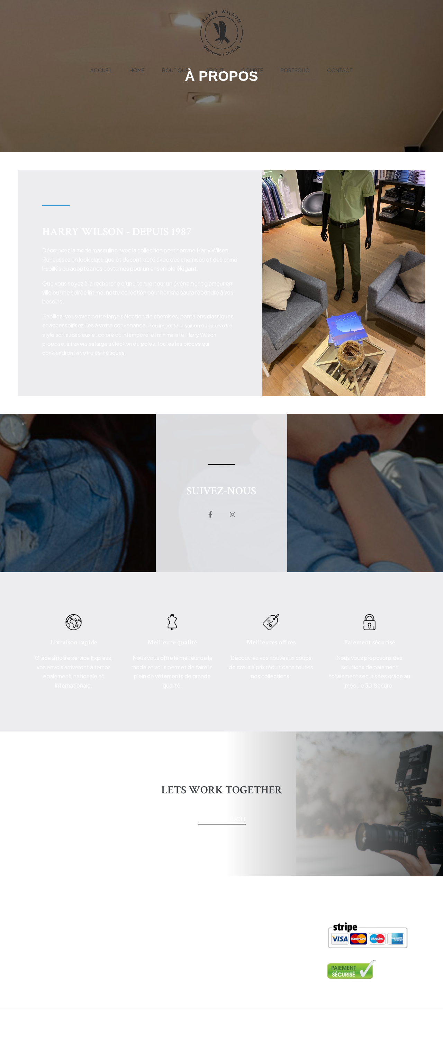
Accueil (101, 70)
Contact (340, 70)
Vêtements (148, 908)
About (215, 70)
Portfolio (295, 70)
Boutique (175, 70)
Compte (252, 70)
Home (137, 70)
